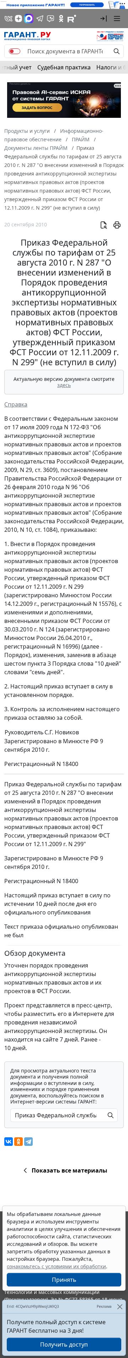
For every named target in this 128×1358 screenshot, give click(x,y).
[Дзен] (18, 18)
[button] (103, 18)
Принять (64, 1280)
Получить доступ (64, 1344)
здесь (64, 385)
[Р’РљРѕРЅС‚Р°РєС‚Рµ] (8, 1141)
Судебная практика (64, 67)
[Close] (119, 1306)
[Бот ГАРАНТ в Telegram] (50, 18)
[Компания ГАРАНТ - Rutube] (72, 18)
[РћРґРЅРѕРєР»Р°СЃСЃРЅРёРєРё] (18, 1141)
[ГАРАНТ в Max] (28, 18)
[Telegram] (28, 1141)
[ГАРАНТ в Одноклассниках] (61, 18)
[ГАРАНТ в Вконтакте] (8, 18)
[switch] (14, 51)
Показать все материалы (69, 1170)
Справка (15, 404)
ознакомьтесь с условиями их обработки (56, 1266)
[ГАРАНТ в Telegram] (40, 18)
